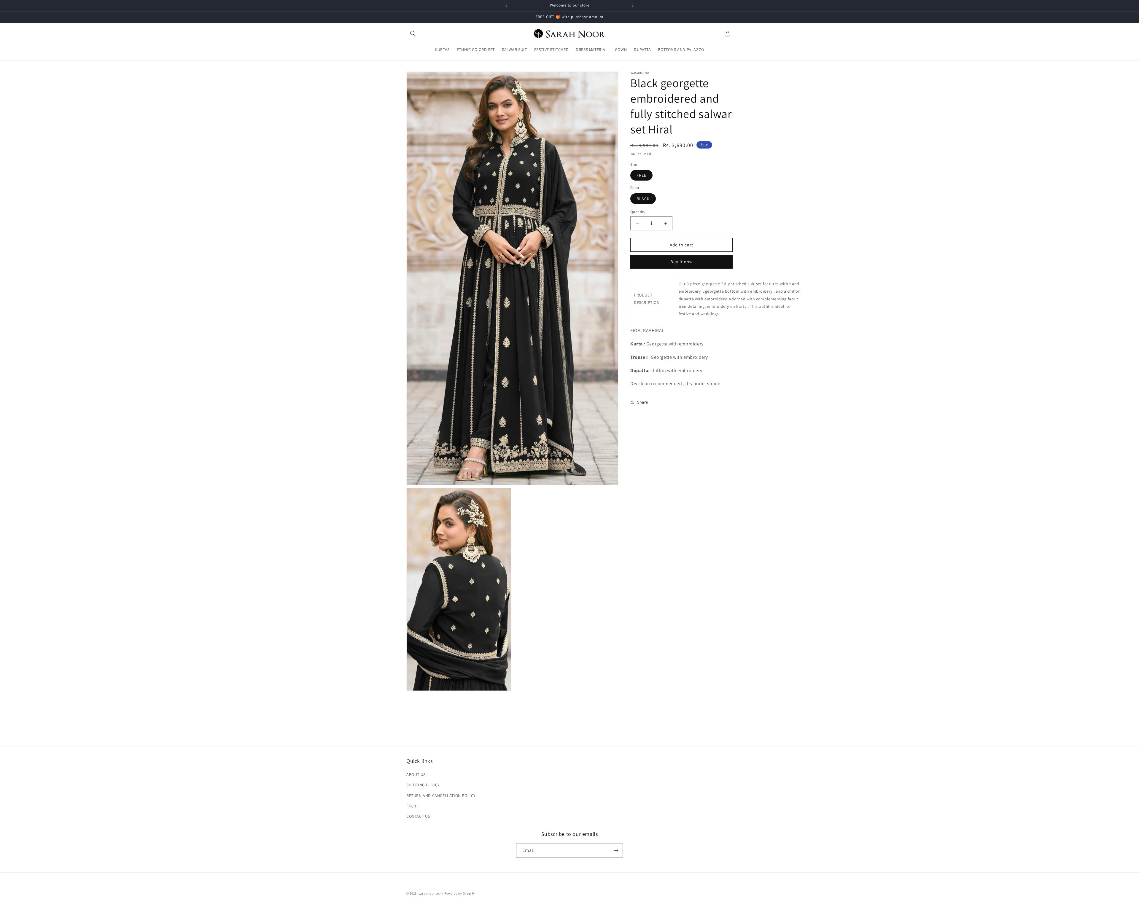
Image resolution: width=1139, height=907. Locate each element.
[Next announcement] (632, 5)
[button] (412, 33)
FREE (641, 175)
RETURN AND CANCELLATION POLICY (441, 795)
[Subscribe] (616, 850)
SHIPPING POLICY (423, 785)
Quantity (637, 211)
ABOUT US (416, 774)
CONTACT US (418, 816)
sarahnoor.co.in (431, 893)
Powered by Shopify (459, 893)
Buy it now (681, 261)
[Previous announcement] (506, 5)
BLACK (643, 198)
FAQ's (411, 806)
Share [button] (642, 402)
